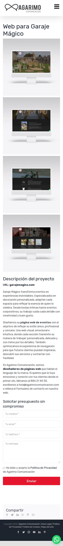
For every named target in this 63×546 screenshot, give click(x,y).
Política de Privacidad (43, 467)
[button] (56, 539)
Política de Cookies (31, 527)
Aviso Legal (46, 524)
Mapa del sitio (47, 527)
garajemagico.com (22, 284)
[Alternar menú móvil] (57, 6)
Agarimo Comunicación (29, 524)
